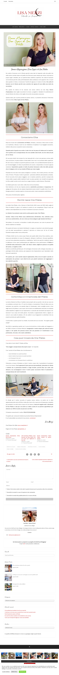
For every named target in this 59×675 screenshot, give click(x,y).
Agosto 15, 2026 (15, 586)
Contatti (5, 1)
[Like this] (51, 454)
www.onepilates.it (23, 425)
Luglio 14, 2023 (11, 454)
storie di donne (10, 449)
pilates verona (42, 446)
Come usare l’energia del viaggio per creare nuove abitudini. (17, 617)
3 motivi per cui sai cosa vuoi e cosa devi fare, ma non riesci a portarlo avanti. (25, 574)
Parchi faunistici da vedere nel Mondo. (19, 584)
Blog (28, 26)
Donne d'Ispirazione (9, 65)
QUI (24, 543)
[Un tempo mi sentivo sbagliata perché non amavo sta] (33, 656)
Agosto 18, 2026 (15, 567)
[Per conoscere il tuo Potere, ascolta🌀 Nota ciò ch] (47, 656)
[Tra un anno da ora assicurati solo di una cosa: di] (40, 656)
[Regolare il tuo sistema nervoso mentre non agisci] (54, 656)
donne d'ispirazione (21, 446)
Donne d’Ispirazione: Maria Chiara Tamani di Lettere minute (44, 437)
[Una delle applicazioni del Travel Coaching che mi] (4, 656)
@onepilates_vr (22, 429)
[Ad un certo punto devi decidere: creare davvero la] (11, 656)
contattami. (33, 418)
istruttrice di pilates (32, 446)
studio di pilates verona (20, 449)
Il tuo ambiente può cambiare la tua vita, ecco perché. (21, 565)
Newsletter (11, 1)
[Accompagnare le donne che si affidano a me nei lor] (26, 656)
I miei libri (43, 26)
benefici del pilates (11, 446)
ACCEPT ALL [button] (22, 671)
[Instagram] (29, 647)
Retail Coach (34, 26)
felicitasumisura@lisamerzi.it (14, 535)
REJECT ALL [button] (14, 671)
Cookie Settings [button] (6, 671)
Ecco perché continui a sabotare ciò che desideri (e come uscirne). (18, 615)
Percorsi (22, 26)
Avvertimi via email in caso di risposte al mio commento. (21, 492)
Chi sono (15, 26)
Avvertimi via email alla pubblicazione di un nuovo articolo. (22, 495)
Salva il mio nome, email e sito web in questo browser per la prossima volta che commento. (30, 489)
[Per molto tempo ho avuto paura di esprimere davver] (19, 656)
